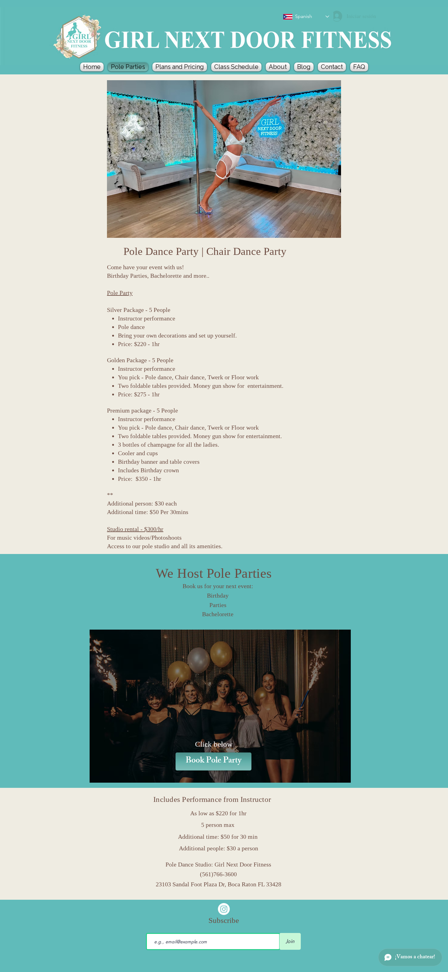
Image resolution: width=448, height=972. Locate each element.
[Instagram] (224, 909)
